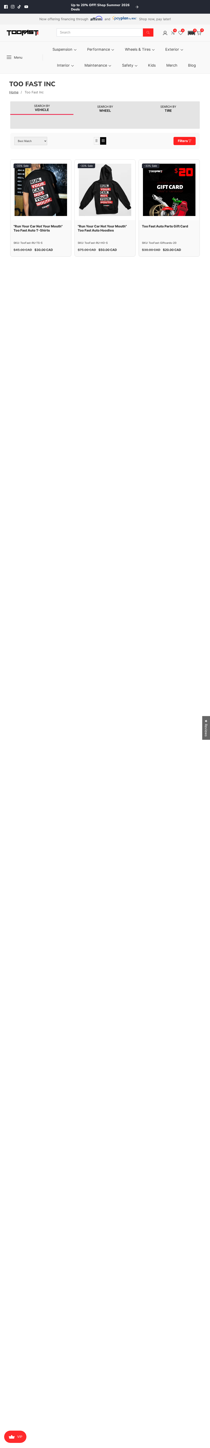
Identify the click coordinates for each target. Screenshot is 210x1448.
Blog (192, 65)
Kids (152, 65)
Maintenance (95, 65)
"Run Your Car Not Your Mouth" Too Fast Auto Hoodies (102, 228)
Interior (63, 65)
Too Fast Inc (34, 92)
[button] (191, 33)
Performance (98, 49)
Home (13, 92)
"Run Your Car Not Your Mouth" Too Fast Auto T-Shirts (38, 228)
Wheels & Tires (138, 49)
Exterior (172, 49)
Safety (127, 65)
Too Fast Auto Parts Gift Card (165, 226)
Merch (171, 65)
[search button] (148, 32)
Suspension (62, 49)
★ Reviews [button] (206, 727)
